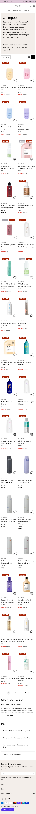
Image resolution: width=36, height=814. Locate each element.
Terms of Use (22, 777)
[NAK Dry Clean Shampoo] (9, 663)
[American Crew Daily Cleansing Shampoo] (9, 190)
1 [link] (8, 693)
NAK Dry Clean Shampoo (9, 678)
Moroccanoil (15, 32)
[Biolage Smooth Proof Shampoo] (26, 624)
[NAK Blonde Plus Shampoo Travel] (26, 111)
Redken (6, 29)
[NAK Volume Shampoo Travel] (9, 72)
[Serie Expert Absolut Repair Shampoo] (26, 584)
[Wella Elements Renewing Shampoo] (9, 150)
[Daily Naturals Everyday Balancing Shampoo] (26, 545)
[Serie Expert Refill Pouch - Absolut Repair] (9, 347)
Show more (9, 716)
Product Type (17, 10)
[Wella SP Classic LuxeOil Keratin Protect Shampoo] (26, 229)
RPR (8, 32)
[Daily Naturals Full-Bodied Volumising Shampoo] (26, 504)
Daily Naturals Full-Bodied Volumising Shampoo (24, 522)
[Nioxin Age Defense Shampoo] (26, 425)
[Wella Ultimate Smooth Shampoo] (26, 190)
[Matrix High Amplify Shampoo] (26, 347)
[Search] (30, 6)
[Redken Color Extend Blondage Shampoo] (9, 584)
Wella (22, 32)
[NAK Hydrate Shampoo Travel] (9, 111)
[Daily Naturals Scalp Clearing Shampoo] (9, 465)
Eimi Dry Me (22, 323)
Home (8, 10)
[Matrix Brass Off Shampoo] (9, 386)
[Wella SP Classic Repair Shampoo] (26, 386)
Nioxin (19, 29)
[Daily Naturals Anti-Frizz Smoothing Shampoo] (9, 504)
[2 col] (33, 57)
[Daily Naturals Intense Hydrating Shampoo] (9, 545)
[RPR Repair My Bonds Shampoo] (9, 229)
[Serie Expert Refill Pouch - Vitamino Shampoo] (26, 150)
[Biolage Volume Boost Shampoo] (9, 308)
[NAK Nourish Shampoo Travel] (26, 72)
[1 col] (29, 57)
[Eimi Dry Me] (26, 308)
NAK (4, 32)
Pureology (12, 29)
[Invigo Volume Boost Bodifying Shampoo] (9, 268)
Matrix (25, 29)
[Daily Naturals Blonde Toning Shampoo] (26, 465)
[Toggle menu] (2, 6)
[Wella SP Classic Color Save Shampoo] (9, 425)
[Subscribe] (33, 773)
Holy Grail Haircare (11, 806)
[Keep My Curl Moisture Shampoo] (26, 663)
